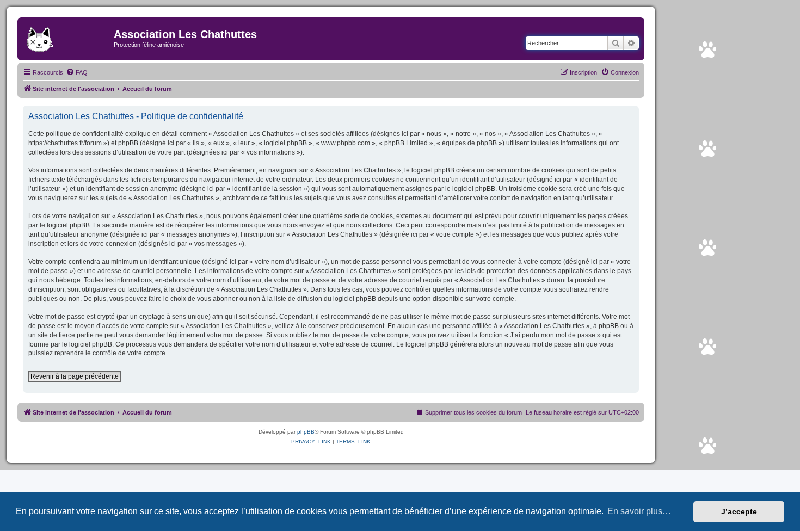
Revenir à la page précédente (74, 376)
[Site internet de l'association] (67, 37)
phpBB (306, 432)
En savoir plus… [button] (639, 511)
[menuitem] (77, 72)
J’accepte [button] (739, 511)
